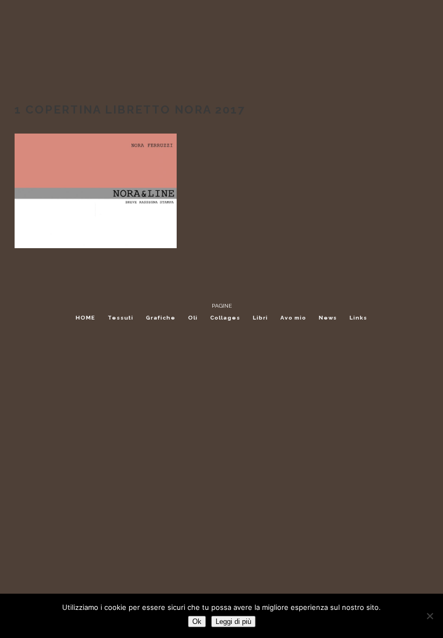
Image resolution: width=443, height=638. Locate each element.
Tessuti (120, 318)
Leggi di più (233, 621)
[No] (429, 615)
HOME (85, 318)
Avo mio (293, 318)
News (328, 318)
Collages (225, 318)
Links (358, 318)
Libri (260, 318)
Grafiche (161, 318)
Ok (197, 621)
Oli (193, 318)
